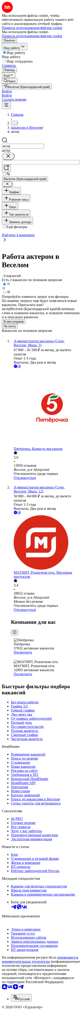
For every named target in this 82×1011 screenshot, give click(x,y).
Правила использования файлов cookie (32, 36)
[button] (7, 91)
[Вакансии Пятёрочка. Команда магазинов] (45, 408)
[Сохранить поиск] (6, 168)
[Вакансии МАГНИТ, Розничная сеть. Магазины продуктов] (45, 543)
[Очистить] (8, 156)
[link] (9, 81)
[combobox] (23, 146)
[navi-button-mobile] (6, 105)
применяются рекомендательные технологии (40, 959)
